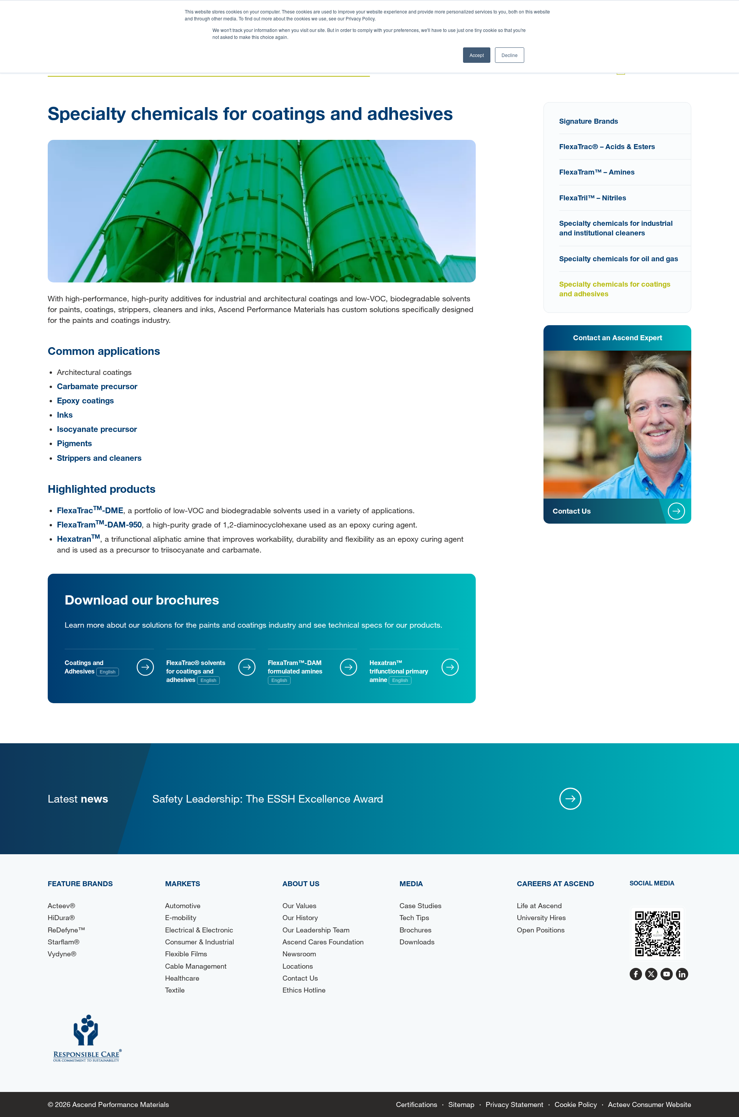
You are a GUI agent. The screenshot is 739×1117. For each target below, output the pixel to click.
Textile (175, 990)
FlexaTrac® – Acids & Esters (607, 146)
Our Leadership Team (316, 930)
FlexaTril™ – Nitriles (592, 197)
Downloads (417, 941)
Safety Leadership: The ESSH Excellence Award (267, 798)
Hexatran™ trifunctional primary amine (399, 671)
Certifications (416, 1104)
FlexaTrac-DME (90, 510)
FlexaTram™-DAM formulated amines (295, 671)
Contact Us (300, 978)
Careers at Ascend (555, 883)
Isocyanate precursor (97, 428)
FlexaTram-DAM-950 (99, 524)
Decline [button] (510, 55)
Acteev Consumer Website (649, 1104)
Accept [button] (477, 55)
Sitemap (461, 1104)
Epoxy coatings (85, 400)
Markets (182, 883)
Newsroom (299, 953)
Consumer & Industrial (199, 941)
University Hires (541, 917)
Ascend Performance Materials (120, 1104)
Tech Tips (414, 917)
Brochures (415, 930)
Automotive (183, 905)
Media (411, 883)
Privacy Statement (514, 1104)
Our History (300, 917)
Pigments (74, 443)
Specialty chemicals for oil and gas (618, 258)
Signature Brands (588, 121)
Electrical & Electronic (199, 930)
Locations (298, 966)
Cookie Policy (576, 1104)
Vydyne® (62, 953)
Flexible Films (186, 953)
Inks (65, 414)
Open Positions (541, 930)
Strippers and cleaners (99, 457)
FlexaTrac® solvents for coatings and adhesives (196, 671)
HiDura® (61, 917)
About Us (301, 883)
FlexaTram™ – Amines (597, 172)
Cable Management (196, 966)
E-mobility (180, 917)
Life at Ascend (539, 905)
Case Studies (420, 905)
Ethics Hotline (304, 990)
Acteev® (61, 905)
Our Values (299, 905)
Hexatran (78, 538)
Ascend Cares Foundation (323, 941)
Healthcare (182, 978)
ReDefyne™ (66, 930)
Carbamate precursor (97, 386)
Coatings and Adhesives (90, 667)
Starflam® (63, 941)
